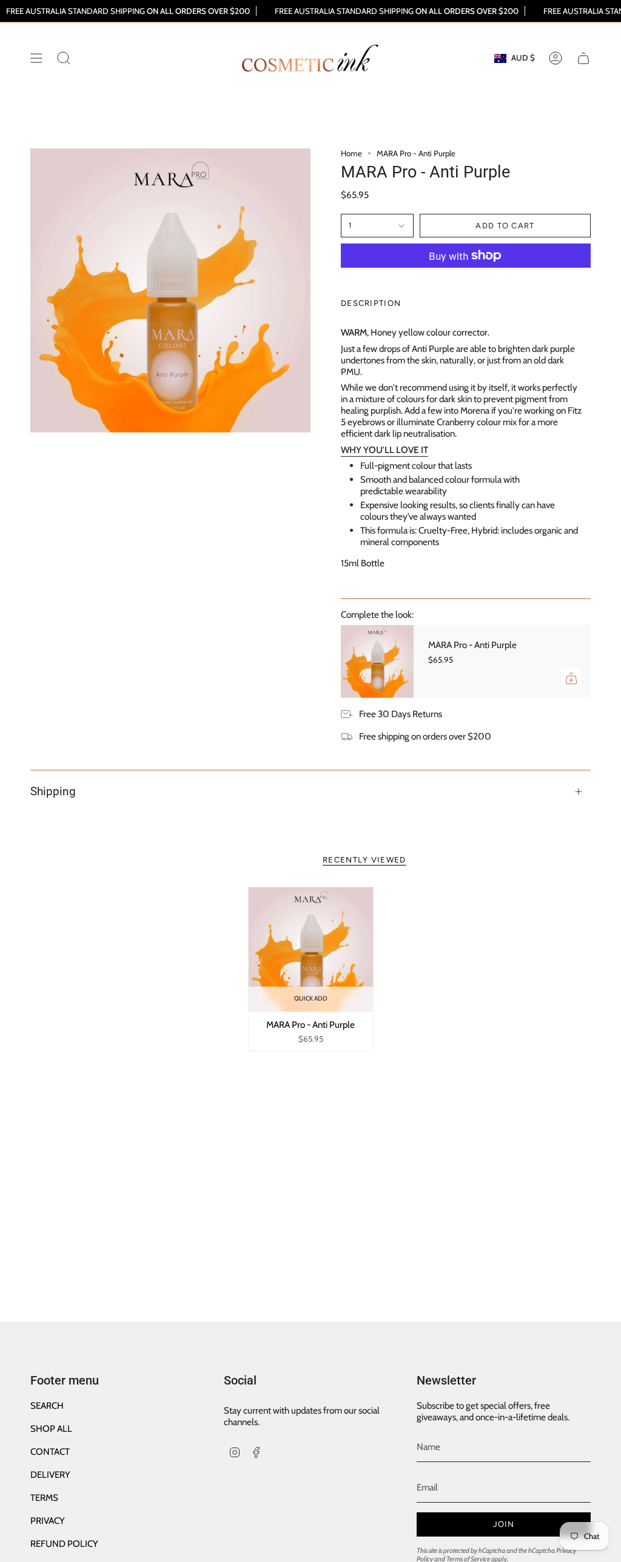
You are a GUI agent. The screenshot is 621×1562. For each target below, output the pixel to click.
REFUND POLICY (64, 1543)
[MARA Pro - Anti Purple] (377, 661)
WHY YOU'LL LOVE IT (384, 449)
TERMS (44, 1497)
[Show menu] (36, 58)
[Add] (571, 678)
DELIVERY (50, 1474)
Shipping (53, 791)
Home (351, 153)
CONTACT (50, 1451)
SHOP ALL (51, 1428)
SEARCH (47, 1405)
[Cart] (583, 58)
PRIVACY (47, 1520)
